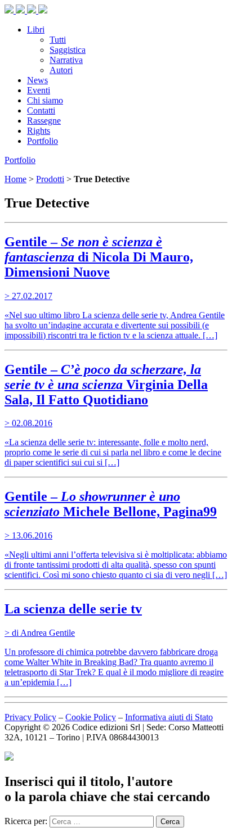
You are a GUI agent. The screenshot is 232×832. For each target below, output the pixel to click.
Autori (61, 70)
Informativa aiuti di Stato (169, 717)
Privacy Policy (30, 717)
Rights (38, 130)
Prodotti (50, 179)
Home (15, 179)
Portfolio (42, 141)
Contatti (41, 110)
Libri (35, 29)
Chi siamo (45, 100)
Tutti (58, 39)
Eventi (38, 90)
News (37, 80)
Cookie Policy (90, 717)
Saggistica (68, 50)
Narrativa (66, 60)
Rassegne (44, 120)
